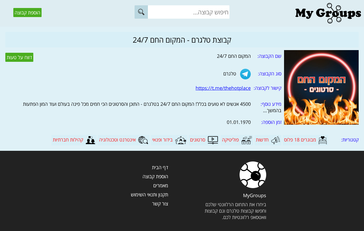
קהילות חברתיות (68, 139)
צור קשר (160, 203)
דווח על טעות (19, 57)
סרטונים (197, 139)
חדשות (262, 139)
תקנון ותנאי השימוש (149, 194)
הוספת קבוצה (27, 12)
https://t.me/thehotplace (223, 88)
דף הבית (160, 167)
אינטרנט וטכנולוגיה (117, 139)
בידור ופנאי (162, 139)
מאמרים (160, 185)
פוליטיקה (230, 139)
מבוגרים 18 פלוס (300, 139)
